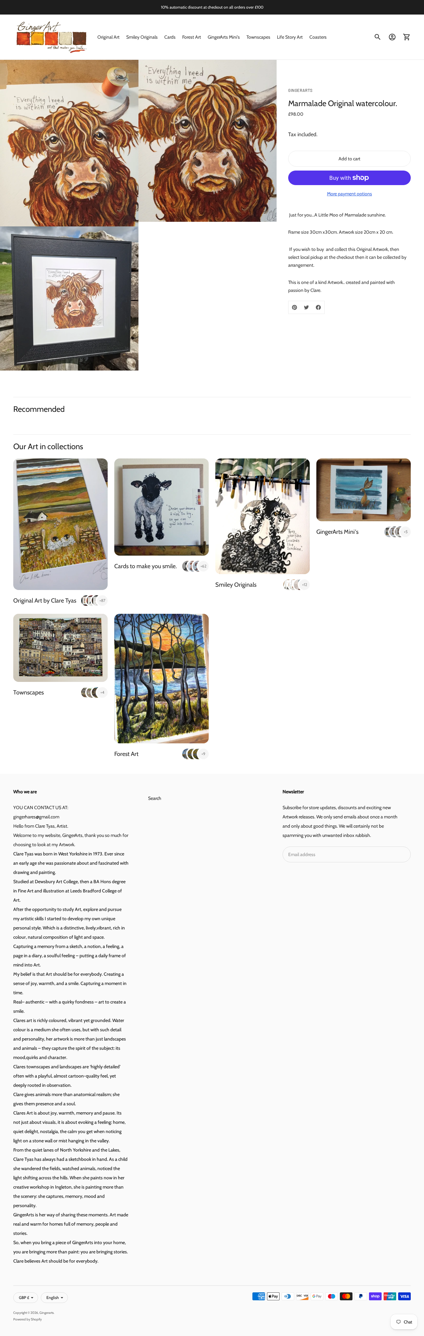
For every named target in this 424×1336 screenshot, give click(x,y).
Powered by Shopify (27, 1319)
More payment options (349, 194)
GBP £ (24, 1297)
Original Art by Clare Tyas (44, 600)
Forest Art (191, 37)
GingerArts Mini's (224, 37)
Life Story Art (290, 37)
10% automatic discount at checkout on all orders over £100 (212, 7)
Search (154, 798)
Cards (170, 37)
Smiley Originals (142, 37)
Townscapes (258, 37)
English (52, 1297)
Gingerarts (46, 1313)
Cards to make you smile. (145, 566)
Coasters (318, 37)
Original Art (108, 37)
